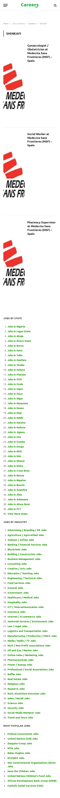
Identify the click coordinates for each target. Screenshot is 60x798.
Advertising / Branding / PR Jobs (27, 530)
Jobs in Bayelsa (17, 480)
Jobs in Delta (15, 465)
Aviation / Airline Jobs (21, 539)
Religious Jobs (16, 683)
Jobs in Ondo (15, 384)
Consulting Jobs (17, 563)
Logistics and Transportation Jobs (28, 631)
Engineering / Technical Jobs (25, 578)
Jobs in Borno (16, 345)
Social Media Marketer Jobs (24, 712)
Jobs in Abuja (15, 336)
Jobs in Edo (14, 456)
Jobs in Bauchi (16, 485)
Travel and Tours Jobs (20, 717)
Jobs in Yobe (15, 355)
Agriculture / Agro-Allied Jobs (26, 535)
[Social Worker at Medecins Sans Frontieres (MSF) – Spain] (14, 172)
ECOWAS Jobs (16, 758)
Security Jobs (16, 707)
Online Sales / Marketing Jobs (25, 655)
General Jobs (15, 587)
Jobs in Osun (15, 393)
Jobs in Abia (15, 494)
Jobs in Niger (15, 398)
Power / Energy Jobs (20, 664)
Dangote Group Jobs (20, 743)
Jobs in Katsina (16, 422)
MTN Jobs (13, 748)
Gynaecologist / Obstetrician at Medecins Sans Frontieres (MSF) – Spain (39, 53)
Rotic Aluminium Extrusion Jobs (27, 693)
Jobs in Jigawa (16, 432)
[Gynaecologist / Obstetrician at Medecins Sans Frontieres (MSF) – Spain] (14, 83)
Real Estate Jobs (18, 679)
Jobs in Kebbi (15, 417)
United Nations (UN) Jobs (23, 738)
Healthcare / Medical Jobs (23, 597)
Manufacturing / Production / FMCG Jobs (32, 636)
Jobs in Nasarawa (18, 403)
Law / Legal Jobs (17, 626)
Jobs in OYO (15, 379)
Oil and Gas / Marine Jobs (23, 650)
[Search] (55, 5)
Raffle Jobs (14, 674)
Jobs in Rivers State (19, 340)
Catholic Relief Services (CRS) (25, 785)
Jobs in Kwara (16, 408)
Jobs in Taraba (16, 365)
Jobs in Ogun (15, 388)
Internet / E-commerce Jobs (24, 616)
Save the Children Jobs (21, 771)
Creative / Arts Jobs (20, 568)
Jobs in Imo (14, 437)
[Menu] (5, 5)
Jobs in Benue (16, 475)
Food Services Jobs (19, 583)
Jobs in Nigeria (17, 326)
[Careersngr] (30, 5)
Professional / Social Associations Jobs (31, 669)
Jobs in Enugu (16, 446)
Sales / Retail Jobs (19, 698)
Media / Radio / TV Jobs (22, 640)
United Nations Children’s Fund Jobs (29, 776)
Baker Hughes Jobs (19, 753)
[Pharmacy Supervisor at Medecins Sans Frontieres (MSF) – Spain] (14, 260)
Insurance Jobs (16, 611)
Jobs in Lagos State (19, 331)
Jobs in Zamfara (17, 360)
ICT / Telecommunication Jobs (26, 607)
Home (6, 23)
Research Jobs (16, 688)
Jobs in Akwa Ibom (19, 504)
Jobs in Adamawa (18, 499)
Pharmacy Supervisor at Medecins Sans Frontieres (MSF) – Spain (41, 228)
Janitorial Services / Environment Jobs (31, 621)
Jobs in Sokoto (16, 369)
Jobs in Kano (15, 350)
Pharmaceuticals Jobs (21, 659)
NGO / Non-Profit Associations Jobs (29, 645)
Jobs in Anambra (17, 489)
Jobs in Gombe (16, 441)
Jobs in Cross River (19, 470)
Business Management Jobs (24, 559)
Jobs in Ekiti (15, 451)
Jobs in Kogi (15, 412)
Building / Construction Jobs (25, 554)
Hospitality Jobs (17, 602)
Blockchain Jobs (17, 549)
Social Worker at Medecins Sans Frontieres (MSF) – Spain (39, 139)
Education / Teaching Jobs (23, 573)
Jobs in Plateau (17, 374)
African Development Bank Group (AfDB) (32, 780)
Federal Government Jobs (23, 733)
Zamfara (32, 23)
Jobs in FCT (14, 509)
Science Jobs (15, 703)
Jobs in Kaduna (16, 427)
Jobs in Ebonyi (16, 460)
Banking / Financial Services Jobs (27, 544)
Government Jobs (18, 592)
